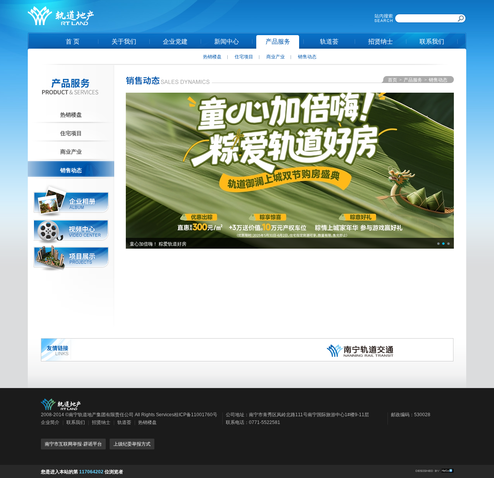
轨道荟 (329, 41)
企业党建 (175, 41)
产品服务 (278, 41)
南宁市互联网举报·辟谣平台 (73, 444)
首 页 (73, 41)
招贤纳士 (380, 41)
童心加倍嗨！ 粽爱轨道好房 (158, 244)
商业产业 (275, 56)
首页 (392, 80)
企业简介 (50, 422)
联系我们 (432, 41)
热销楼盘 (212, 56)
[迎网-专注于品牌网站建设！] (434, 471)
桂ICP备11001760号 (195, 414)
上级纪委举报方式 (132, 444)
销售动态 (307, 56)
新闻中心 (226, 41)
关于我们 (124, 41)
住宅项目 (244, 56)
